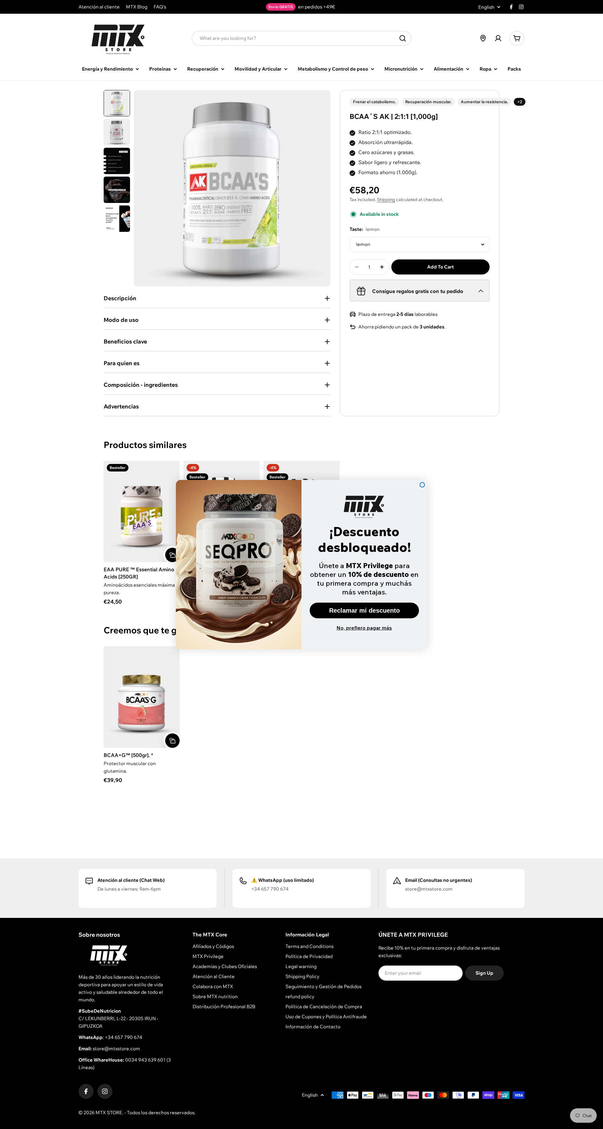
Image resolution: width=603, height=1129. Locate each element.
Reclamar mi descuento (364, 610)
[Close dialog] (422, 484)
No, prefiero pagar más (364, 628)
